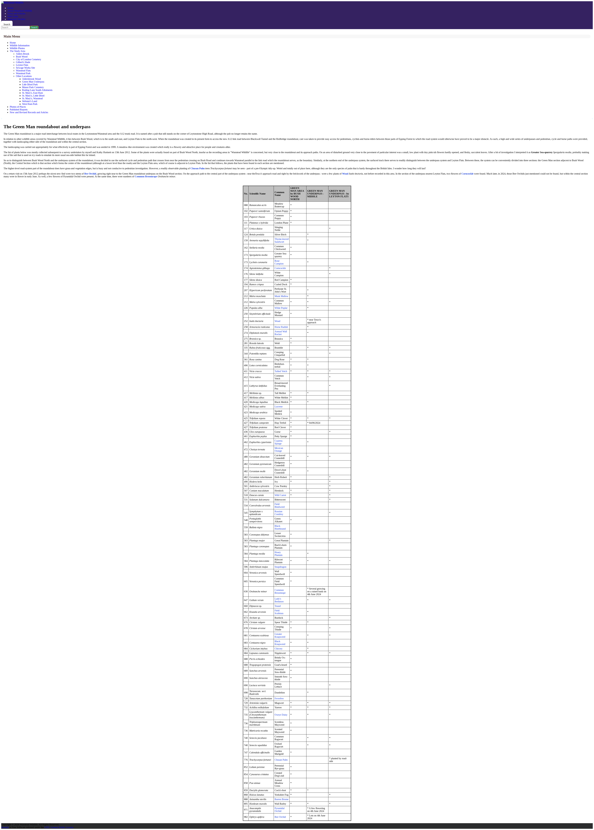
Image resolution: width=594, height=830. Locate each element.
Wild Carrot (280, 495)
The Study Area (17, 51)
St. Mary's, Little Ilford (33, 95)
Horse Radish (281, 327)
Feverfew (279, 698)
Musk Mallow (281, 296)
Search (7, 24)
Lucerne (279, 406)
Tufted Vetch (281, 371)
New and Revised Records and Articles (29, 112)
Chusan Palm (197, 168)
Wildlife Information (20, 45)
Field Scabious (279, 612)
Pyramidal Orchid (279, 809)
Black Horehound (280, 527)
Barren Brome (281, 799)
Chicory (278, 648)
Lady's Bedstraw (279, 600)
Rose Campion (279, 262)
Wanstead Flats (23, 70)
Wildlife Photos (17, 48)
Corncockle (280, 268)
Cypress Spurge (278, 442)
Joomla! (5, 827)
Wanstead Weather (16, 19)
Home (10, 8)
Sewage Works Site (25, 67)
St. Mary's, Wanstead (32, 98)
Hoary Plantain (278, 553)
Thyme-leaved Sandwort (282, 240)
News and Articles (16, 13)
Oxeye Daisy (281, 714)
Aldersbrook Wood (31, 79)
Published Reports (19, 109)
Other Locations (24, 76)
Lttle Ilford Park (30, 84)
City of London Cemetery (28, 59)
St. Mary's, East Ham (32, 93)
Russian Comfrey (279, 512)
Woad (277, 321)
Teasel (278, 606)
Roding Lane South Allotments (37, 90)
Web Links (12, 16)
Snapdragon (280, 567)
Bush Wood (22, 56)
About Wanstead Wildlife (19, 10)
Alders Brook (22, 53)
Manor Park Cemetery (33, 87)
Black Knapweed (280, 642)
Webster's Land (29, 101)
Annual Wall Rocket (281, 333)
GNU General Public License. (59, 827)
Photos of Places (18, 106)
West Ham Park (29, 104)
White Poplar (281, 308)
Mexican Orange (279, 449)
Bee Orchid (280, 817)
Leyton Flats (22, 65)
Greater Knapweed (280, 635)
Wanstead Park (23, 73)
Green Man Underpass (33, 81)
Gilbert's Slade (23, 62)
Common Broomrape (146, 176)
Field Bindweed (280, 505)
